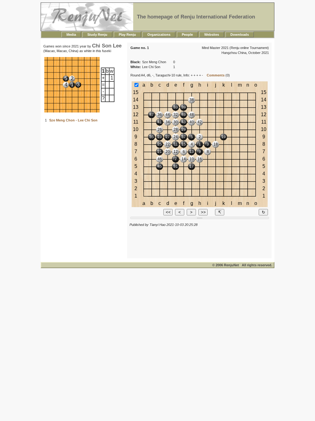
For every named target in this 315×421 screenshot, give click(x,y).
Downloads (240, 34)
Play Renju (127, 34)
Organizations (159, 34)
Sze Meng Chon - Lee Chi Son (73, 120)
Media (71, 34)
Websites (211, 34)
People (187, 34)
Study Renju (97, 34)
